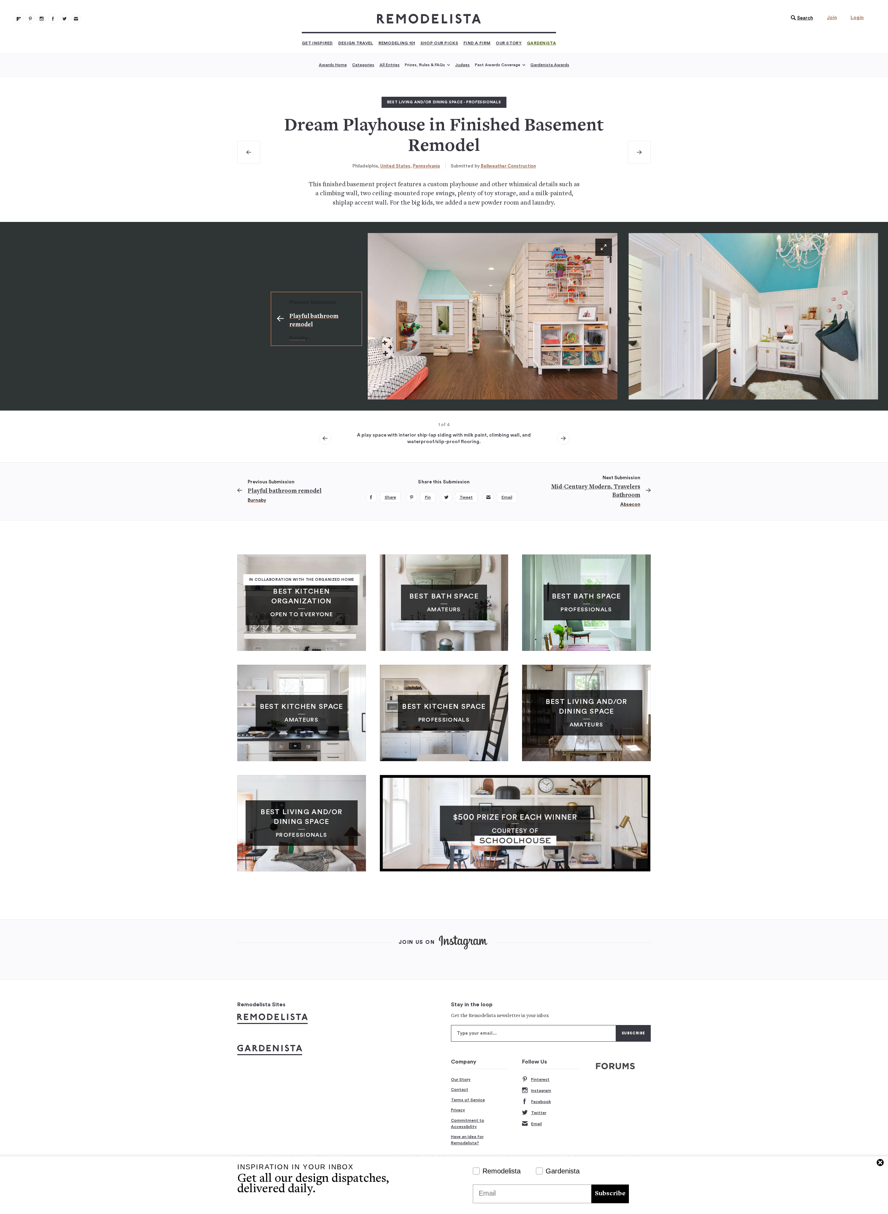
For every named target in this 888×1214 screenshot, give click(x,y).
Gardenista (541, 43)
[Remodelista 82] (53, 19)
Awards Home (333, 65)
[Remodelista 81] (41, 19)
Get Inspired (317, 43)
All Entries (389, 65)
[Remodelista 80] (30, 19)
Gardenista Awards (549, 65)
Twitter (538, 1113)
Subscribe (610, 1193)
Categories (363, 65)
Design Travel (355, 43)
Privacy (458, 1110)
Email (536, 1124)
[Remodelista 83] (64, 19)
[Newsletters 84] (76, 19)
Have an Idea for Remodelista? (467, 1140)
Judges (462, 65)
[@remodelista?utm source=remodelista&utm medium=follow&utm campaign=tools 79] (19, 19)
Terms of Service (468, 1100)
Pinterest (540, 1079)
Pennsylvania (426, 166)
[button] (800, 18)
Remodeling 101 (396, 43)
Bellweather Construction (508, 166)
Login (857, 17)
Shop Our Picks (439, 43)
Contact (459, 1089)
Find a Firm (476, 43)
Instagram (541, 1090)
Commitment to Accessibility (467, 1123)
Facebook (541, 1102)
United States (395, 166)
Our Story (509, 43)
